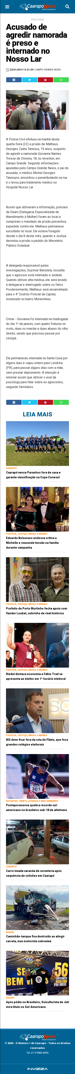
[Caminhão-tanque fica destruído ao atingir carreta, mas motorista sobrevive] (37, 907)
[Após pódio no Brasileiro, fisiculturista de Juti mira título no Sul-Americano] (37, 973)
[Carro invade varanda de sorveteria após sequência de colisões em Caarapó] (37, 842)
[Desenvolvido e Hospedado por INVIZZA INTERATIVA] (37, 1069)
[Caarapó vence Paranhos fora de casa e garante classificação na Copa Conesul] (37, 443)
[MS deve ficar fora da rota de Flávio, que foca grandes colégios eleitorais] (37, 710)
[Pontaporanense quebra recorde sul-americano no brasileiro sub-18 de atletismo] (37, 776)
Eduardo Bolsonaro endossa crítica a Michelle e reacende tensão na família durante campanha (32, 542)
